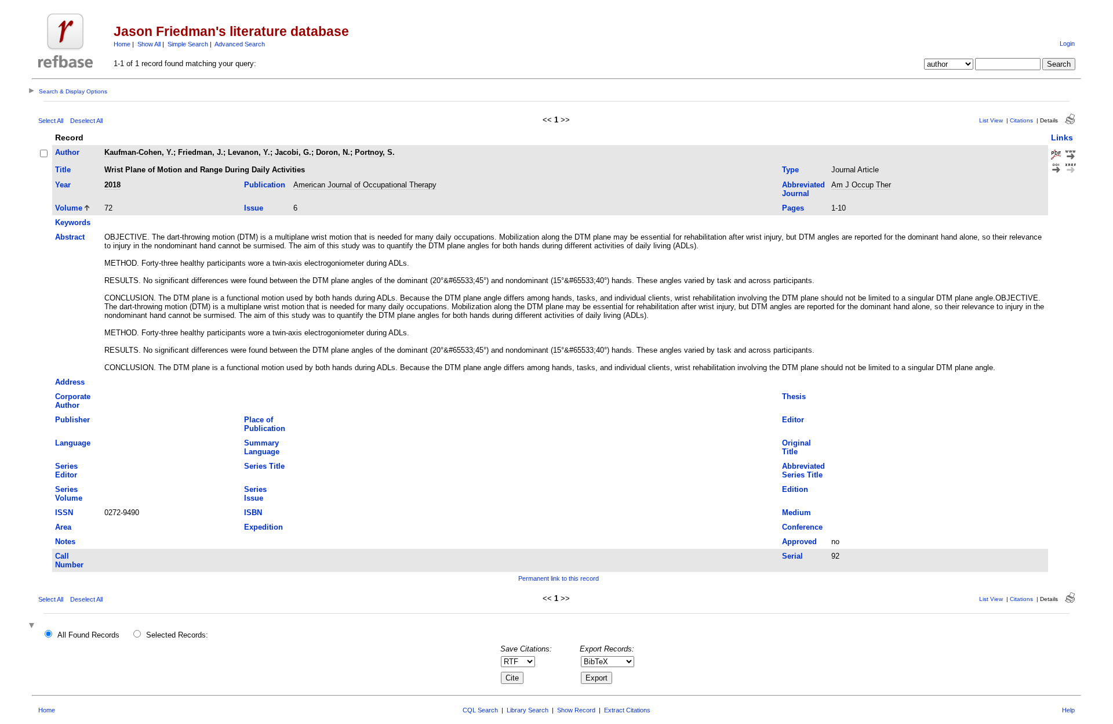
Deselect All (86, 120)
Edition (795, 489)
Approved (799, 541)
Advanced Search (239, 44)
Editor (793, 419)
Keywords (72, 222)
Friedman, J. (200, 152)
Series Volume (68, 493)
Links (1062, 137)
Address (70, 382)
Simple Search (188, 44)
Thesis (794, 396)
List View (991, 120)
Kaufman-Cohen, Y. (138, 152)
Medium (796, 512)
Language (72, 443)
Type (790, 169)
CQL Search (480, 710)
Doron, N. (333, 152)
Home (122, 44)
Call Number (69, 560)
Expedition (263, 527)
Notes (65, 541)
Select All (50, 120)
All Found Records (88, 635)
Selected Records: (177, 635)
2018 (112, 184)
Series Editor (66, 470)
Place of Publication (264, 424)
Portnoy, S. (375, 152)
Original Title (796, 447)
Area (63, 527)
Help (1068, 710)
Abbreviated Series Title (803, 470)
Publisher (72, 419)
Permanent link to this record (558, 578)
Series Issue (255, 493)
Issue (253, 208)
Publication (264, 184)
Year (63, 184)
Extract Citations (627, 710)
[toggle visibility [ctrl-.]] (33, 626)
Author (67, 152)
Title (63, 169)
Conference (802, 527)
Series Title (264, 466)
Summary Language (261, 447)
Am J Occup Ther (861, 184)
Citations (1021, 120)
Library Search (527, 710)
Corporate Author (72, 401)
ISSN (64, 512)
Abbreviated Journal (803, 189)
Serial (792, 556)
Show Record (576, 710)
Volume (68, 208)
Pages (793, 208)
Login (1067, 43)
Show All (149, 44)
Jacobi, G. (293, 152)
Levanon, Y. (249, 152)
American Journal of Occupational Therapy (365, 184)
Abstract (70, 237)
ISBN (253, 512)
